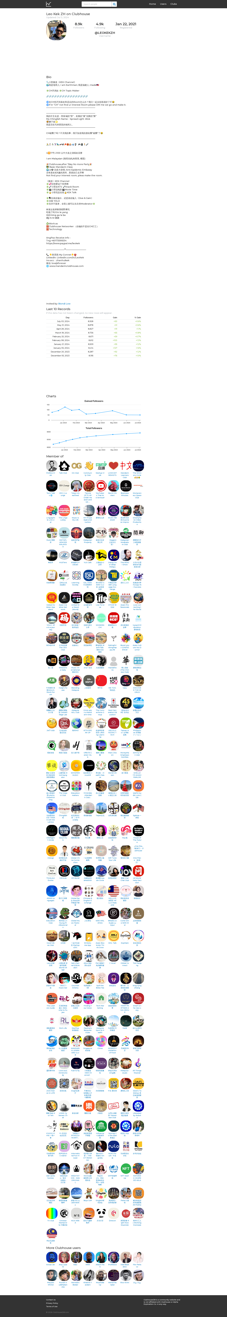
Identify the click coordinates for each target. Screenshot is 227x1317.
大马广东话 (88, 668)
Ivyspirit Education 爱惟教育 (137, 627)
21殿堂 (100, 1113)
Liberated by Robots (137, 1115)
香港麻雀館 (88, 815)
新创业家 (75, 1113)
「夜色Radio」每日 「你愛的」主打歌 (63, 1179)
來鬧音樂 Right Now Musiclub (125, 1223)
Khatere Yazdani (87, 1283)
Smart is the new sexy (137, 1008)
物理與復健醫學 (63, 1201)
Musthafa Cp (100, 1283)
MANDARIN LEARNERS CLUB (75, 1051)
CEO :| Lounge (63, 494)
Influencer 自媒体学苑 (100, 1135)
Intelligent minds (50, 839)
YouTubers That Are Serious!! (100, 495)
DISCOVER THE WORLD (137, 690)
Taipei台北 (100, 815)
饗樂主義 (87, 1113)
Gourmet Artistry (75, 987)
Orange (51, 858)
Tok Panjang (137, 964)
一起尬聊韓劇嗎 (88, 859)
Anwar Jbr (50, 1265)
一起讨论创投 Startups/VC (75, 945)
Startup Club (100, 474)
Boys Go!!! (88, 1200)
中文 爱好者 (112, 1091)
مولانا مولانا (137, 1282)
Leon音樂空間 (51, 964)
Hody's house (63, 689)
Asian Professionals (124, 606)
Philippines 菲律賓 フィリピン (137, 732)
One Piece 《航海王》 (137, 860)
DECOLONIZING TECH (112, 732)
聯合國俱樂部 (125, 816)
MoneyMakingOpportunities (124, 755)
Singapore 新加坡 (87, 1049)
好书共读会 (137, 1153)
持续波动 (112, 986)
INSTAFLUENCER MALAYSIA (63, 543)
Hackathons (112, 669)
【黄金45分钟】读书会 (124, 711)
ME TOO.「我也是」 (112, 689)
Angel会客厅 (75, 1092)
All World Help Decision (137, 880)
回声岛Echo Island (63, 1154)
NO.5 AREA (75, 1222)
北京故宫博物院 (50, 1201)
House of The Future (137, 840)
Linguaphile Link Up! (50, 520)
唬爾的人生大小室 (50, 711)
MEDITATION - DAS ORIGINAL (75, 1179)
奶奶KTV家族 (50, 987)
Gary (125, 688)
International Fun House (75, 1155)
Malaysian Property (87, 541)
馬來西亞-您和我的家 (112, 1201)
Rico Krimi (124, 1282)
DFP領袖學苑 (112, 1177)
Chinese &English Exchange (87, 900)
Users (163, 4)
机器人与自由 (125, 1134)
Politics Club (50, 474)
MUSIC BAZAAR (112, 519)
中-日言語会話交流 (63, 1134)
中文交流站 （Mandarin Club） (87, 795)
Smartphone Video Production (137, 521)
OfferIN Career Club (88, 755)
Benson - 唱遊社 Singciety (100, 1155)
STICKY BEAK (112, 606)
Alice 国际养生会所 (88, 964)
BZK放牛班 (50, 645)
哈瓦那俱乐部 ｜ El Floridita (75, 817)
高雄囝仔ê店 (125, 1049)
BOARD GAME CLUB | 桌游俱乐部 (100, 586)
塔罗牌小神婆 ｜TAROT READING (87, 1156)
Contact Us (51, 1300)
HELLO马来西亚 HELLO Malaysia (112, 901)
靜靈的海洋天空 (137, 711)
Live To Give (100, 606)
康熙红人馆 (125, 1091)
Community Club (88, 474)
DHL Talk (112, 943)
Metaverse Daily (63, 669)
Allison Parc (100, 1266)
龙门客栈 (124, 773)
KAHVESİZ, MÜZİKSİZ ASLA (137, 1178)
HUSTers (63, 562)
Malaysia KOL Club (75, 711)
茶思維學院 (88, 645)
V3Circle (63, 878)
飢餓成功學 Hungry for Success (137, 585)
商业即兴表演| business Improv (124, 520)
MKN (88, 1265)
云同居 (63, 943)
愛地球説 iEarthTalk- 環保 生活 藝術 (100, 648)
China (100, 1048)
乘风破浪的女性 (50, 1049)
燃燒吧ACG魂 (112, 626)
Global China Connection (75, 860)
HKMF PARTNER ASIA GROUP (124, 1009)
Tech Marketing (100, 1007)
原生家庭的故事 (125, 626)
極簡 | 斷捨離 (100, 754)
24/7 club (51, 730)
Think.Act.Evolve (50, 879)
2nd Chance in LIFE (50, 1092)
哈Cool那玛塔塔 (137, 1029)
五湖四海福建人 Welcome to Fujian (63, 1009)
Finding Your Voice (88, 1007)
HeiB (125, 1028)
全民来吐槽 (112, 815)
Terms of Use (51, 1306)
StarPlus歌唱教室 (75, 1029)
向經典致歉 (50, 583)
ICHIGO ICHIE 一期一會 (50, 1135)
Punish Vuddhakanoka (63, 1284)
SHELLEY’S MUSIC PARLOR (137, 775)
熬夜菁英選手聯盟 (88, 1134)
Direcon (112, 1221)
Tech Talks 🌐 (50, 494)
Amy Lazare (63, 1266)
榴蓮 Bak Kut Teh (50, 1114)
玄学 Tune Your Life (112, 859)
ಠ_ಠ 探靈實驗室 (63, 1049)
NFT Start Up (125, 1177)
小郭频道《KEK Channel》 (88, 1073)
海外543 (75, 730)
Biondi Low (64, 303)
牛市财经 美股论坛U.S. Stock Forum (50, 691)
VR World (75, 878)
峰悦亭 (50, 562)
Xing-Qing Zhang (137, 987)
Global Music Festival (75, 923)
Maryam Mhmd (50, 1283)
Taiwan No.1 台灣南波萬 (125, 732)
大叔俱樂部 (100, 668)
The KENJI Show (124, 563)
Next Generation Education (112, 712)
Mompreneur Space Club (137, 495)
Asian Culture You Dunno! (137, 647)
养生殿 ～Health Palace (100, 775)
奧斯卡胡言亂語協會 (125, 1114)
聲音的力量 (125, 858)
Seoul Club (63, 839)
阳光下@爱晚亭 (87, 1222)
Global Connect (125, 964)
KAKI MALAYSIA (100, 922)
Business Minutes (125, 494)
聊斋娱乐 (137, 898)
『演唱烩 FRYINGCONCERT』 (75, 1135)
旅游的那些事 (112, 1007)
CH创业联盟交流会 (63, 731)
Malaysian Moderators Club (124, 542)
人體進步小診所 (100, 563)
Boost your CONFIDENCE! (124, 647)
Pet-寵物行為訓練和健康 (100, 965)
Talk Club (63, 473)
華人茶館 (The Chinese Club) (124, 670)
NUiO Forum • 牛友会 (112, 1155)
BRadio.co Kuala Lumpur (112, 923)
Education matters (75, 794)
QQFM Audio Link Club (137, 795)
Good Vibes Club (51, 944)
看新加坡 (50, 753)
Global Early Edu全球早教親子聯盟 (75, 901)
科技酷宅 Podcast (75, 563)
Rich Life (63, 1028)
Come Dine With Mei (124, 923)
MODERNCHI (100, 626)
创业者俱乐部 (137, 944)
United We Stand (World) (75, 607)
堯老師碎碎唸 (112, 839)
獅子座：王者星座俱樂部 (125, 988)
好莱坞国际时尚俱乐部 (125, 794)
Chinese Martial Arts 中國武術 (63, 1223)
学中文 (100, 688)
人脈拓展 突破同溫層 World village (63, 966)
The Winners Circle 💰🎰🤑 (137, 475)
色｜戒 (50, 668)
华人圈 (87, 838)
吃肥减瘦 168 (88, 987)
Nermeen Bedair (75, 1283)
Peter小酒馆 (125, 1201)
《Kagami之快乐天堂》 (112, 542)
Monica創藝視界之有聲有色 (88, 1178)
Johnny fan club (137, 754)
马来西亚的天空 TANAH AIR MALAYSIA (50, 818)
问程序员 (63, 625)
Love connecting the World (137, 607)
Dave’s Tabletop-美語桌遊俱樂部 (137, 1094)
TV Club (50, 1221)
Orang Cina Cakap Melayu (112, 564)
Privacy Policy (52, 1303)
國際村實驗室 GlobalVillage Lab (63, 712)
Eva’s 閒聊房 (51, 541)
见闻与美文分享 (88, 626)
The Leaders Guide (51, 1007)
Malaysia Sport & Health (100, 1030)
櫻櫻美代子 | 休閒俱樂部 (137, 542)
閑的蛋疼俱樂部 (125, 899)
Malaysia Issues (125, 1072)
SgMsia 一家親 (137, 816)
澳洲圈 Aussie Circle (100, 879)
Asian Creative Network (63, 607)
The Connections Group (100, 712)
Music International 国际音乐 (75, 670)
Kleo (75, 1265)
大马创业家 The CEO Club (63, 647)
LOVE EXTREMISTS (112, 474)
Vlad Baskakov (125, 1266)
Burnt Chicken (112, 494)
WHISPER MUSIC (75, 774)
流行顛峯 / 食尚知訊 (75, 626)
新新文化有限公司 (100, 541)
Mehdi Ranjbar (112, 1283)
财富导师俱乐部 (137, 1049)
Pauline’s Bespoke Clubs (88, 1030)
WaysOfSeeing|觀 (112, 1072)
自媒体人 (75, 645)
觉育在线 (63, 1091)
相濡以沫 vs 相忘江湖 (112, 794)
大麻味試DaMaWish (88, 879)
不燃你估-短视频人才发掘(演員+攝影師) (88, 1094)
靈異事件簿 (50, 1071)
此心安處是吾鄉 (100, 794)
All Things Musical (137, 1072)
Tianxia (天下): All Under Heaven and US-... (88, 497)
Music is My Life (75, 519)
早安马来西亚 (50, 1242)
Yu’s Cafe (88, 562)
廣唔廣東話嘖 (137, 669)
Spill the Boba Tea (100, 987)
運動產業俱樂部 (50, 1029)
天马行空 (100, 1221)
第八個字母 (75, 753)
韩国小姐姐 (63, 753)
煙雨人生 (100, 838)
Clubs (173, 4)
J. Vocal (112, 963)
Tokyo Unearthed (75, 494)
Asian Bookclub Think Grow (100, 945)
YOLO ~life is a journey (51, 627)
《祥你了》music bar (63, 987)
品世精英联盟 (137, 922)
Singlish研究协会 (100, 1201)
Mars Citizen (112, 754)
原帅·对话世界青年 (137, 1134)
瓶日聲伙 (100, 898)
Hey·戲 (124, 838)
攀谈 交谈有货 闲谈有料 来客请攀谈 (50, 775)
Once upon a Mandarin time (87, 712)
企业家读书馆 (88, 606)
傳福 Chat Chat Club (125, 879)
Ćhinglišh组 (63, 816)
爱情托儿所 (100, 518)
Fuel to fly (75, 1071)
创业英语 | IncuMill (87, 774)
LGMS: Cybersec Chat (63, 1115)
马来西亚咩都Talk (50, 1154)
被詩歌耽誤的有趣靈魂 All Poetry (137, 1202)
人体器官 (87, 688)
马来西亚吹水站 (125, 1154)
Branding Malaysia (75, 689)
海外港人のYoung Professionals (63, 924)
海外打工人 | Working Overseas (137, 1223)
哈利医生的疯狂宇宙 (63, 859)
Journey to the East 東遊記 (112, 1135)
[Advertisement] (94, 58)
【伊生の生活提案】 (63, 584)
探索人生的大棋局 (75, 1007)
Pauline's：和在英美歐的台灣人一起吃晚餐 (100, 1180)
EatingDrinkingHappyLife (112, 647)
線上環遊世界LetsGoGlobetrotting (50, 796)
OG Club (75, 473)
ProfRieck (112, 1265)
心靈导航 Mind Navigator (63, 775)
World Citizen (112, 774)
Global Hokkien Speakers (50, 607)
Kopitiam (125, 943)
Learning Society (75, 584)
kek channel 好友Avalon (75, 965)
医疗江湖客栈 (63, 899)
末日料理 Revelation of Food (112, 1050)
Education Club (50, 922)
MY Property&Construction (87, 520)
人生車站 (87, 921)
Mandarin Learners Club (125, 475)
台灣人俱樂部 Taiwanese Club (112, 1115)
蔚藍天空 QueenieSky (75, 1202)
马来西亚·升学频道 (112, 1029)
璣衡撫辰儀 (75, 838)
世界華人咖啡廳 (100, 859)
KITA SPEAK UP (88, 731)
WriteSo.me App (87, 944)
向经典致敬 (100, 1091)
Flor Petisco (137, 1266)
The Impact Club (63, 794)
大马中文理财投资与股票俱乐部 (137, 564)
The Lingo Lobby (63, 519)
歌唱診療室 (112, 878)
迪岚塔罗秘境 (75, 541)
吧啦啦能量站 (100, 1072)
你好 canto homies (50, 1177)
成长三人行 (125, 583)
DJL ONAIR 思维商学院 (87, 585)
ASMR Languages (51, 899)
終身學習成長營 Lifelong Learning (100, 733)
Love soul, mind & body (63, 1073)
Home (152, 4)
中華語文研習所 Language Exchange (112, 586)
